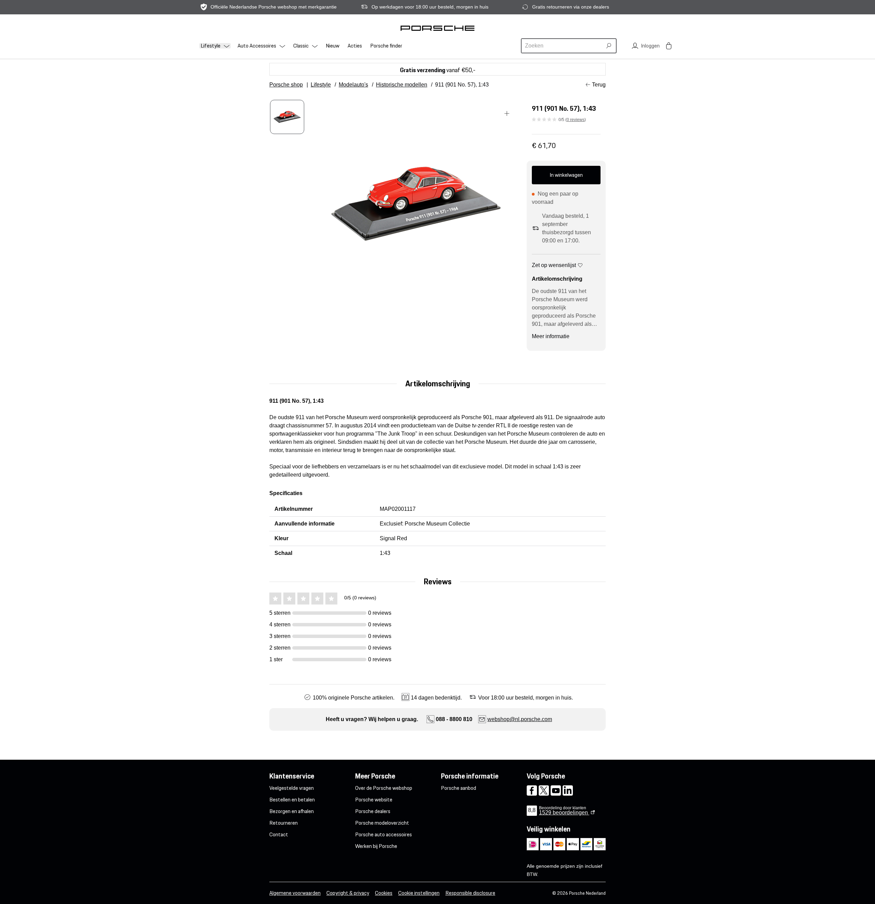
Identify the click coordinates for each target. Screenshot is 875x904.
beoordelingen (564, 812)
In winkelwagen (566, 175)
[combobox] (563, 46)
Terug (599, 85)
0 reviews (575, 119)
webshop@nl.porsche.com (519, 719)
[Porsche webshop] (437, 28)
